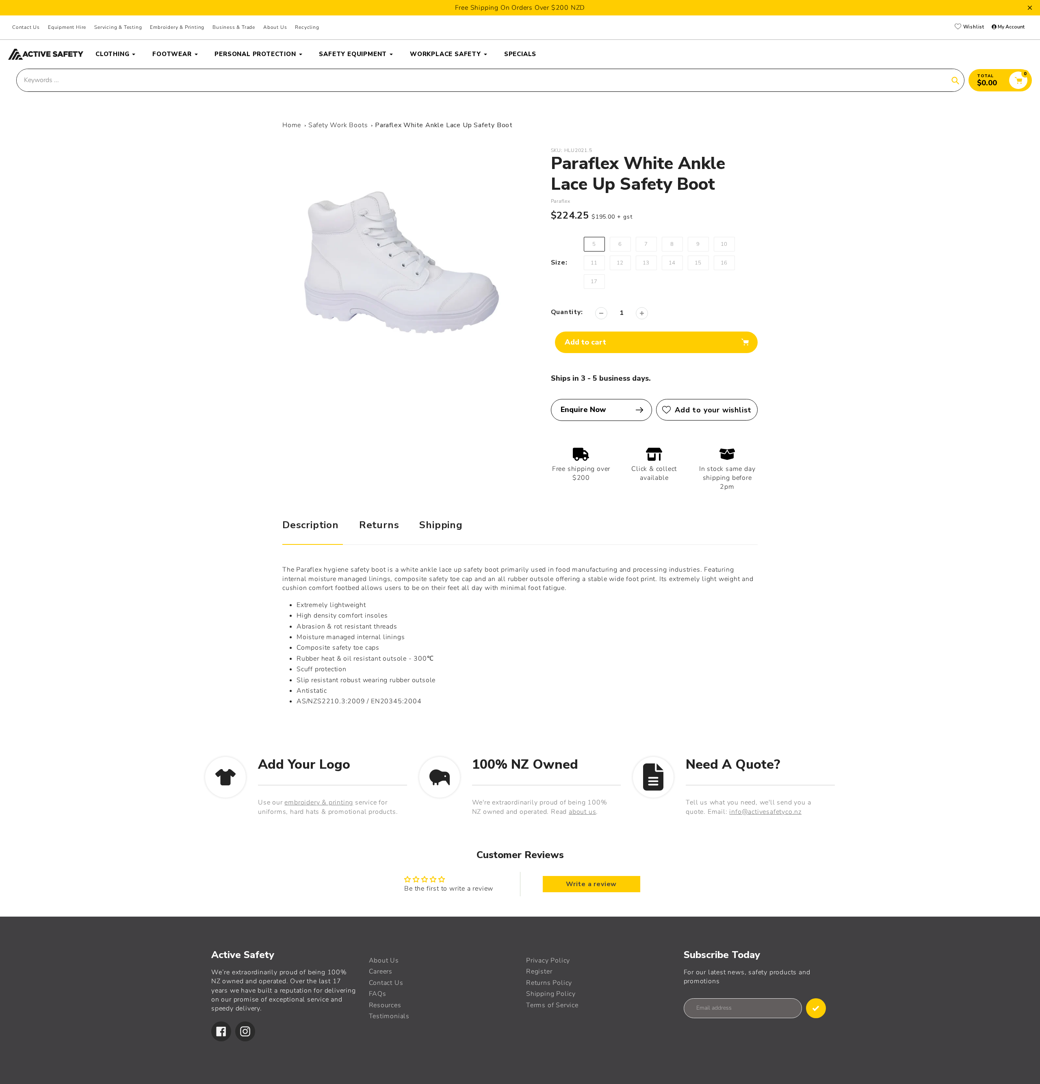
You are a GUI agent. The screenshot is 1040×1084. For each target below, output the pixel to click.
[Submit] (816, 1008)
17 (594, 281)
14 (672, 263)
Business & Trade (233, 27)
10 (724, 244)
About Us (275, 27)
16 (724, 263)
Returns (379, 524)
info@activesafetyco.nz (765, 811)
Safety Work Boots (338, 125)
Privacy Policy (548, 960)
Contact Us (26, 27)
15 (698, 263)
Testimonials (389, 1016)
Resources (385, 1005)
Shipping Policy (551, 993)
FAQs (377, 993)
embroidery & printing (318, 802)
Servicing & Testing (118, 27)
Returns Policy (549, 982)
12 (620, 263)
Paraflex (560, 201)
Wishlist (973, 27)
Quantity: (567, 312)
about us (582, 811)
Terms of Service (552, 1005)
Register (539, 971)
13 (646, 263)
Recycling (307, 27)
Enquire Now (583, 409)
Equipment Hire (67, 27)
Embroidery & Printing (177, 27)
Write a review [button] (591, 884)
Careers (381, 971)
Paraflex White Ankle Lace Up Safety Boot (444, 125)
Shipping (440, 524)
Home (291, 125)
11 (594, 263)
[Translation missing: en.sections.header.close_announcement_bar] (1030, 8)
